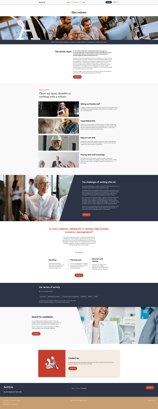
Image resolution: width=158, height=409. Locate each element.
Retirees (68, 2)
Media (83, 2)
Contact (109, 2)
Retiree (78, 388)
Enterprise (84, 388)
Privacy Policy (151, 400)
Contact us (77, 77)
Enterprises (76, 2)
